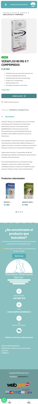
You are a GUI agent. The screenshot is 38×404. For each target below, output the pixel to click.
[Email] (19, 304)
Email (19, 309)
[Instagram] (19, 323)
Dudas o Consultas (19, 295)
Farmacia (14, 13)
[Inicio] (9, 401)
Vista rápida (14, 190)
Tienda (29, 402)
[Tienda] (28, 401)
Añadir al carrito (17, 96)
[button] (4, 400)
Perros (26, 110)
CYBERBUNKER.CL (23, 376)
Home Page (6, 13)
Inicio (9, 402)
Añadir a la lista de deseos (11, 102)
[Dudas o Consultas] (19, 291)
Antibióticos (23, 13)
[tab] (19, 116)
